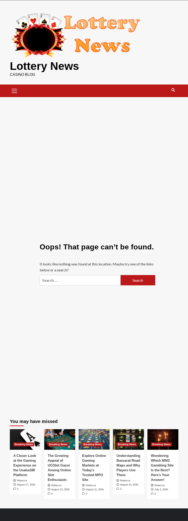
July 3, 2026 (161, 489)
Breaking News (24, 444)
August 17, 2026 (26, 484)
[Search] (173, 90)
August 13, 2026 (60, 489)
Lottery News (44, 66)
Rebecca (22, 480)
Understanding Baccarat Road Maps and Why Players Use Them (128, 465)
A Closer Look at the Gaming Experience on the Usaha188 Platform (24, 465)
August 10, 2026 (129, 484)
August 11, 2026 (95, 489)
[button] (14, 90)
